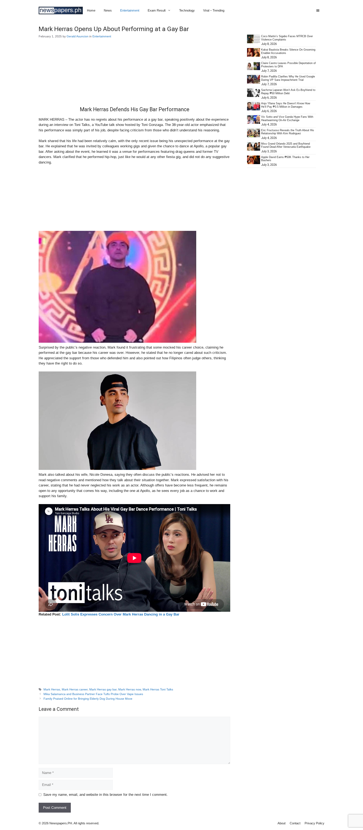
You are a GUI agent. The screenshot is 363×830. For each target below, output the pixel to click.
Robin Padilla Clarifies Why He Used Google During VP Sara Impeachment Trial (288, 78)
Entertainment (129, 10)
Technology (187, 10)
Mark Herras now (129, 689)
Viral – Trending (213, 10)
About (281, 823)
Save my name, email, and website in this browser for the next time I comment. (105, 795)
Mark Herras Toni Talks (158, 689)
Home (91, 10)
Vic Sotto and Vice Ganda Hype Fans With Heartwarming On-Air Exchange (287, 118)
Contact (295, 823)
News (108, 10)
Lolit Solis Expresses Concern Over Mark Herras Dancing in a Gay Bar (120, 614)
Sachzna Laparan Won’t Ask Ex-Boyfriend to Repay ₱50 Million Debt (288, 91)
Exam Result (157, 10)
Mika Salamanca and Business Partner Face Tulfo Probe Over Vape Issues (93, 694)
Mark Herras (51, 689)
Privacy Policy (314, 823)
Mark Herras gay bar (103, 689)
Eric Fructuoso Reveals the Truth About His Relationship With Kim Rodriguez (287, 132)
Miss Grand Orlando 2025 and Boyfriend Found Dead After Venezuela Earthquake (285, 145)
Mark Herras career (75, 689)
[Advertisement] (134, 75)
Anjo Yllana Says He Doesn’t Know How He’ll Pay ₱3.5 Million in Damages (285, 105)
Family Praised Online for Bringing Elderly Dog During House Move (87, 698)
